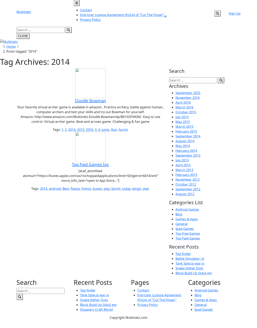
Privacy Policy (90, 19)
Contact (86, 10)
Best (65, 188)
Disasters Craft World (96, 309)
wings (136, 188)
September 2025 (187, 93)
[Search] (68, 30)
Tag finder (183, 254)
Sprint (123, 129)
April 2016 (183, 102)
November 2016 (187, 97)
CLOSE (23, 36)
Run (114, 129)
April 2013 (183, 165)
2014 (71, 129)
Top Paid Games (187, 238)
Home (11, 46)
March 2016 (184, 107)
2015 (80, 129)
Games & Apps (186, 219)
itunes (97, 188)
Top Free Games (187, 233)
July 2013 (182, 160)
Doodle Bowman (90, 100)
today (126, 188)
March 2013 (184, 170)
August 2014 (184, 141)
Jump (105, 129)
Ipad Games (184, 228)
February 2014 (186, 150)
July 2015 (182, 117)
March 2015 (184, 126)
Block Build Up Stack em (193, 273)
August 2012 (184, 194)
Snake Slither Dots (189, 268)
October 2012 (185, 184)
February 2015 (186, 131)
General (181, 224)
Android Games (187, 209)
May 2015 (182, 122)
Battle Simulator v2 (189, 258)
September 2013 (187, 155)
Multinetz (23, 12)
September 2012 (187, 189)
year (146, 188)
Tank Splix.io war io (189, 263)
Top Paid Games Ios (90, 164)
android (55, 188)
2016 (89, 129)
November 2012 (187, 179)
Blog (178, 214)
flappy (75, 188)
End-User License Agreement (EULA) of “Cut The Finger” (122, 15)
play (107, 188)
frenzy (86, 188)
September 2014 (187, 136)
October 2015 (185, 112)
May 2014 (182, 146)
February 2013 (186, 175)
